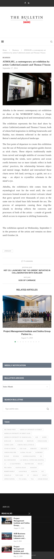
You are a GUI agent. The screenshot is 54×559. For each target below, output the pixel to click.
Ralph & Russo (21, 467)
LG (5, 464)
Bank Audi (7, 441)
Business (15, 50)
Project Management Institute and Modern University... (22, 550)
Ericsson (44, 448)
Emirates (33, 448)
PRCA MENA (8, 467)
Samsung (34, 471)
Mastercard (29, 464)
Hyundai (16, 456)
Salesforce (23, 471)
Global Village (25, 452)
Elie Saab (23, 448)
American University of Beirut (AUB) (17, 433)
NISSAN (40, 464)
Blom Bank (19, 441)
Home (5, 50)
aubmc (44, 437)
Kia (41, 456)
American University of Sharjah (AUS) (17, 437)
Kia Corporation (10, 460)
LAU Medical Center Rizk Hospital (32, 460)
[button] (5, 318)
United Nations (9, 479)
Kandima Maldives (29, 456)
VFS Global (23, 479)
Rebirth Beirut (9, 471)
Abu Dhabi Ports (10, 429)
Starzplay (7, 475)
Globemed (38, 452)
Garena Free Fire (10, 452)
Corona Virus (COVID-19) (25, 445)
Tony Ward (19, 475)
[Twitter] (28, 3)
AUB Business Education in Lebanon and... (20, 536)
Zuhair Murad (43, 479)
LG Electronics (15, 464)
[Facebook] (25, 3)
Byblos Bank (42, 441)
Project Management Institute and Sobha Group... (21, 521)
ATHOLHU (7, 251)
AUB (36, 437)
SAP (42, 471)
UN (28, 475)
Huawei (6, 456)
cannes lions (9, 445)
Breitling (30, 441)
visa (32, 479)
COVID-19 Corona (10, 448)
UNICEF (44, 475)
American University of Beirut (31, 429)
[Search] (51, 41)
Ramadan (33, 467)
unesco (35, 475)
